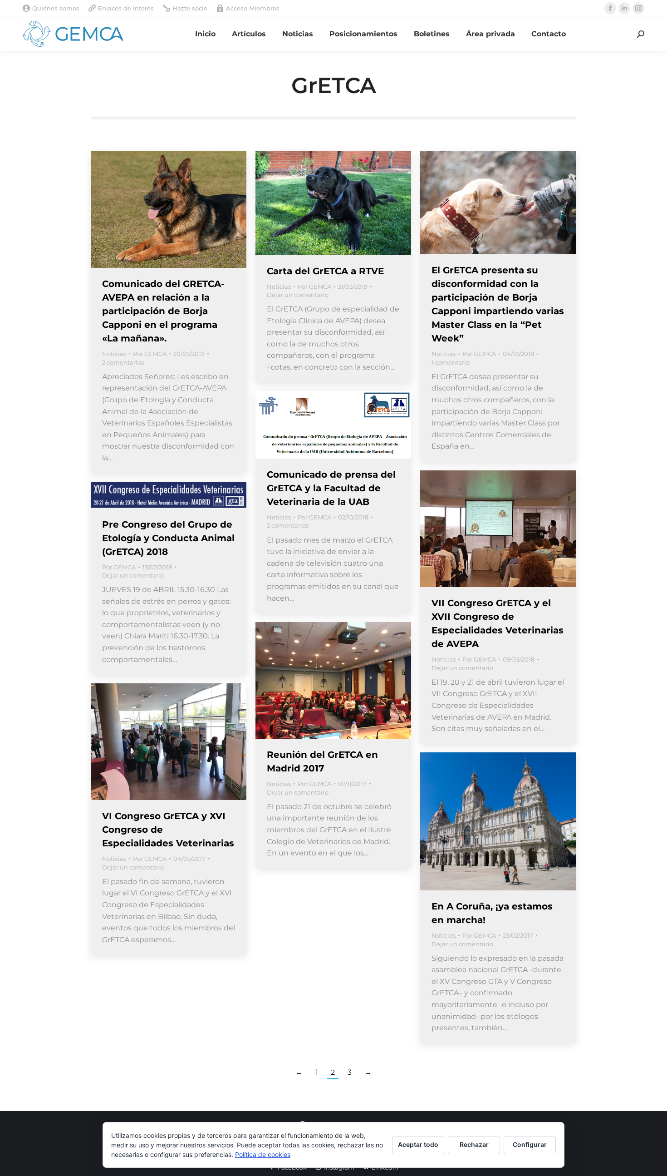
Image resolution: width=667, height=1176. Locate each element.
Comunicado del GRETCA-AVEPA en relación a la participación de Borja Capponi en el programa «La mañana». (163, 311)
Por (150, 353)
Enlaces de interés (126, 8)
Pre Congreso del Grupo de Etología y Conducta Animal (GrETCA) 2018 (168, 538)
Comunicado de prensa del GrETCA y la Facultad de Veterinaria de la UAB (331, 488)
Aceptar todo (418, 1144)
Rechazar (474, 1144)
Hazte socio (189, 8)
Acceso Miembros (253, 8)
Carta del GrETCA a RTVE (325, 271)
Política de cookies (262, 1154)
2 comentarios (123, 362)
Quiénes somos (55, 8)
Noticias (114, 353)
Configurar (530, 1144)
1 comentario (451, 362)
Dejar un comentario (298, 294)
